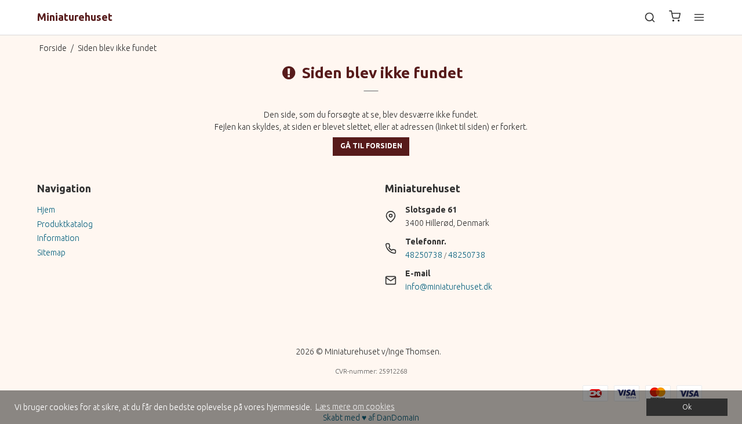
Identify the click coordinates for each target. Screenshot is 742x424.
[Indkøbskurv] (675, 17)
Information (58, 238)
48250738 (423, 254)
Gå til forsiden (371, 145)
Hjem (46, 209)
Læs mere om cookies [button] (355, 406)
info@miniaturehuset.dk (448, 286)
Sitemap (51, 252)
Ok (687, 407)
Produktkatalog (65, 224)
